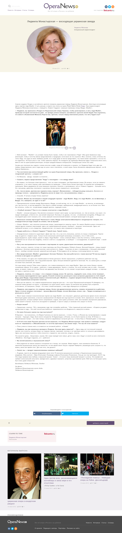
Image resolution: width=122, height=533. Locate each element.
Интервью (17, 10)
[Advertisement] (61, 87)
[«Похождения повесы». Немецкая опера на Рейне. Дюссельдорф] (97, 464)
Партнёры (61, 528)
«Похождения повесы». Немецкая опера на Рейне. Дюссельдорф (95, 478)
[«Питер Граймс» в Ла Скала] (61, 465)
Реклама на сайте (73, 528)
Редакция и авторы (50, 528)
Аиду (83, 106)
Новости (11, 10)
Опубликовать (47, 413)
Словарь (31, 10)
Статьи (24, 10)
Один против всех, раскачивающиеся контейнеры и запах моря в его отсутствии (60, 481)
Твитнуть (75, 413)
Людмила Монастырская (17, 437)
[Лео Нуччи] (24, 476)
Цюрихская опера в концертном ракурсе (22, 502)
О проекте (38, 528)
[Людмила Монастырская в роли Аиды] (61, 132)
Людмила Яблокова (81, 27)
